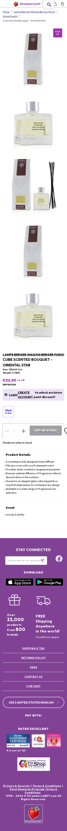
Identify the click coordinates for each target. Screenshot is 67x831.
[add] (24, 431)
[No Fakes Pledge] (54, 745)
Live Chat (33, 686)
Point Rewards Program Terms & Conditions (33, 791)
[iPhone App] (20, 585)
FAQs (33, 667)
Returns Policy (33, 657)
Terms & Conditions (47, 786)
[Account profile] (55, 4)
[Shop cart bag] (62, 4)
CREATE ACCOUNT (25, 395)
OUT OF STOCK (45, 430)
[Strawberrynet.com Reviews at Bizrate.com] (18, 746)
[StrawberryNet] (27, 4)
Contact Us (34, 676)
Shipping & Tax (33, 648)
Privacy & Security (16, 786)
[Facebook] (59, 559)
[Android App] (49, 585)
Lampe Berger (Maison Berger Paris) (33, 354)
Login (13, 395)
